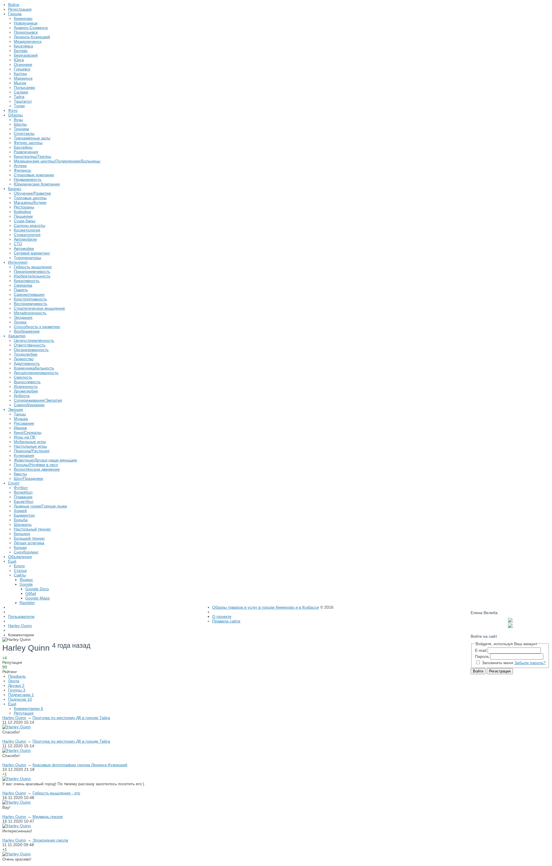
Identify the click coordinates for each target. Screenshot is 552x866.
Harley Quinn (14, 717)
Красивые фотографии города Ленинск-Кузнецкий (79, 764)
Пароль (482, 656)
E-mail (480, 650)
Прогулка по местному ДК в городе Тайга (71, 717)
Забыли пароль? (530, 662)
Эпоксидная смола (50, 840)
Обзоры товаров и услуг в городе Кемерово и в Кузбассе (265, 607)
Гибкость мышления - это (56, 793)
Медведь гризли (47, 816)
